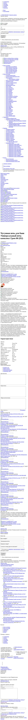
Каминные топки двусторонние (16, 149)
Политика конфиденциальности (19, 657)
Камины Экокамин (10, 139)
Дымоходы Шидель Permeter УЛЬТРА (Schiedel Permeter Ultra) (17, 124)
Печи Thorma (9, 93)
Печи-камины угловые (14, 79)
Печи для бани (14, 58)
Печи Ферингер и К (10, 72)
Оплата (5, 2)
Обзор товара (4, 189)
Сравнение (10, 423)
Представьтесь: (4, 410)
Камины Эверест (10, 138)
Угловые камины (10, 130)
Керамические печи (10, 85)
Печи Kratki (8, 104)
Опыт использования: (6, 365)
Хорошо (2, 718)
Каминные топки (10, 143)
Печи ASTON (9, 87)
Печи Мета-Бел (9, 107)
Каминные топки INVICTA (15, 145)
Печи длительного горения (12, 80)
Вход (4, 10)
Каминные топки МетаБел (15, 150)
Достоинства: (4, 373)
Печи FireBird (9, 90)
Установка (5, 5)
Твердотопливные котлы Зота (13, 161)
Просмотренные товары (6, 565)
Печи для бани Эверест (11, 71)
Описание (3, 193)
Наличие (3, 199)
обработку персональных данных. (16, 31)
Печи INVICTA (9, 102)
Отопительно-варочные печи (13, 76)
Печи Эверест (9, 95)
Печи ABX (8, 86)
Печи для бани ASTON (11, 69)
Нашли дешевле (12, 275)
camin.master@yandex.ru (19, 649)
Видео (2, 201)
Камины (10, 62)
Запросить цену (12, 713)
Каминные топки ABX (14, 144)
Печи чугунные (9, 84)
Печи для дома (14, 59)
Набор (2, 190)
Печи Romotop (9, 109)
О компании (6, 1)
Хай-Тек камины (10, 140)
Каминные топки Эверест (15, 155)
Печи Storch (8, 112)
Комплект (3, 191)
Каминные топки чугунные (15, 154)
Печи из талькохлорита (11, 82)
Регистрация (6, 11)
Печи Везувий (9, 99)
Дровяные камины (10, 129)
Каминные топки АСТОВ (15, 147)
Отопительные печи (10, 75)
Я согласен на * (13, 699)
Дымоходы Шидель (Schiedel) (13, 119)
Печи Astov (8, 98)
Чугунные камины (10, 131)
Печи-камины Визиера (11, 101)
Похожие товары (4, 198)
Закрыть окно (4, 45)
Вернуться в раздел (5, 188)
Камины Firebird (10, 134)
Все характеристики (5, 245)
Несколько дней (7, 371)
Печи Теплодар (9, 113)
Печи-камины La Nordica (12, 96)
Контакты (5, 7)
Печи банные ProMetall (11, 66)
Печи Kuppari (9, 106)
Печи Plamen (9, 91)
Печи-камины (9, 77)
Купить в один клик (16, 701)
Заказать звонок (13, 14)
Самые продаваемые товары (7, 564)
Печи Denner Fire (10, 88)
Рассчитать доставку (16, 276)
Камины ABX (9, 133)
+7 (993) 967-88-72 (5, 14)
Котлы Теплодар (10, 158)
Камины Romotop (10, 135)
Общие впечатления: (5, 397)
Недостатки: (3, 385)
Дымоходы (12, 60)
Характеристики (4, 194)
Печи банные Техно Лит (11, 68)
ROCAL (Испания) (13, 141)
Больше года (6, 367)
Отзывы (5, 6)
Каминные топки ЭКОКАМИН (16, 156)
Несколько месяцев (7, 370)
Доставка (5, 4)
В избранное (3, 424)
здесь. (25, 717)
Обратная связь (4, 667)
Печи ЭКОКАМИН (10, 115)
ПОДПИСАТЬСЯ (5, 680)
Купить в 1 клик (13, 274)
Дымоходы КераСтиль (11, 118)
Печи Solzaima (9, 92)
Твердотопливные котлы (11, 160)
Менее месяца (6, 368)
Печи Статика (9, 111)
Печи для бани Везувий (11, 70)
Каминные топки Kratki (14, 146)
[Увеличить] (14, 206)
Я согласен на (13, 31)
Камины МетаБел (10, 136)
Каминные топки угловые (15, 152)
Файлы (2, 200)
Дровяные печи (9, 81)
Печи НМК (8, 108)
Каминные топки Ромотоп (15, 151)
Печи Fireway (9, 114)
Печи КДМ (8, 103)
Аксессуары (3, 195)
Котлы (9, 63)
